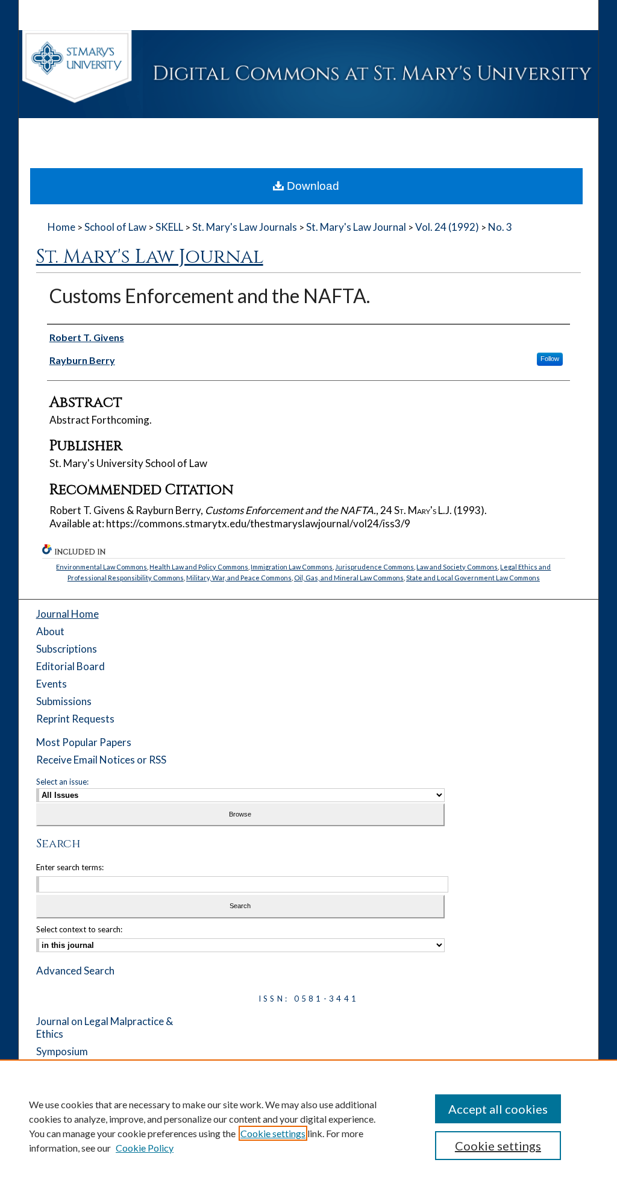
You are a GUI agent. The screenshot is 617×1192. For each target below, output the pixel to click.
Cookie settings (272, 1133)
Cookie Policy (145, 1147)
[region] (308, 1125)
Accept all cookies (498, 1109)
